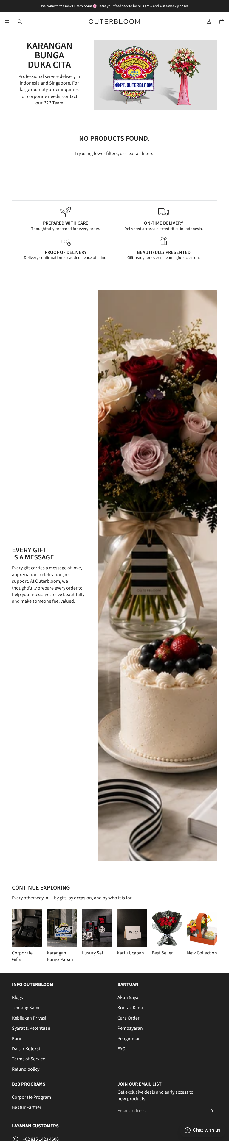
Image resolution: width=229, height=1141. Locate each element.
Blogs (17, 997)
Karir (17, 1038)
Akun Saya (127, 997)
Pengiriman (129, 1038)
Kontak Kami (130, 1007)
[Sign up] (211, 1111)
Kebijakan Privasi (29, 1018)
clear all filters (139, 153)
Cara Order (128, 1018)
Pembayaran (130, 1028)
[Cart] (221, 21)
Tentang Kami (25, 1007)
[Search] (19, 21)
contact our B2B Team (56, 99)
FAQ (121, 1048)
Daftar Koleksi (26, 1048)
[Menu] (7, 21)
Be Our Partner (26, 1107)
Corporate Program (31, 1097)
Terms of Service (28, 1059)
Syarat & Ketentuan (31, 1028)
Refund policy (25, 1069)
